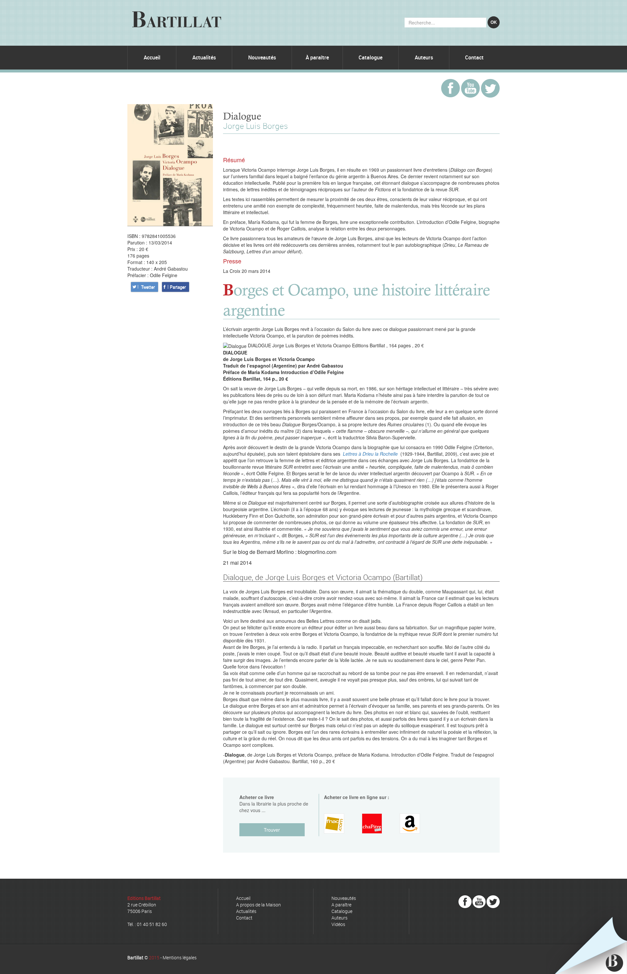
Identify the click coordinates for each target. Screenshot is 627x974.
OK (493, 22)
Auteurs (424, 57)
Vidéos (338, 924)
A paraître (341, 905)
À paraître (317, 57)
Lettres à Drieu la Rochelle (370, 453)
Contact (474, 57)
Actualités (204, 57)
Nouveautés (262, 57)
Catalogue (370, 57)
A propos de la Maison (258, 905)
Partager (178, 287)
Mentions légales (180, 957)
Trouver (272, 829)
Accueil (152, 57)
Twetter (148, 287)
